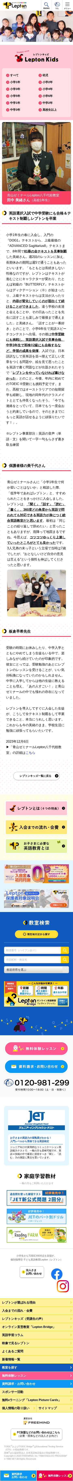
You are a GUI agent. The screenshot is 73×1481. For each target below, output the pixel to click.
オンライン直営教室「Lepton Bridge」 (29, 1326)
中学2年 (48, 102)
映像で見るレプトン (15, 1343)
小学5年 (15, 95)
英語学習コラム (12, 1335)
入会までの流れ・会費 (17, 1310)
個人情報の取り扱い (15, 1408)
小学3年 (15, 89)
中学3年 (15, 109)
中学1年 (15, 102)
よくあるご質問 (12, 1351)
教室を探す (9, 1367)
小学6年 (48, 95)
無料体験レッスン (14, 1375)
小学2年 (48, 82)
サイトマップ (48, 1408)
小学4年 (48, 89)
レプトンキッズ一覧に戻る (35, 775)
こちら (30, 752)
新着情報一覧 (11, 1359)
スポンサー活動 (12, 1391)
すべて (14, 75)
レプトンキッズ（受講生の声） (23, 1318)
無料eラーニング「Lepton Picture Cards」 (31, 1400)
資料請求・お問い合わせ (18, 1383)
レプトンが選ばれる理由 (18, 1302)
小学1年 (15, 82)
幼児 (45, 75)
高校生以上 (50, 109)
